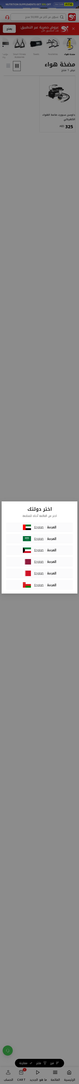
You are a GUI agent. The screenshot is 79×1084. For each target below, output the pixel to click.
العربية (51, 527)
